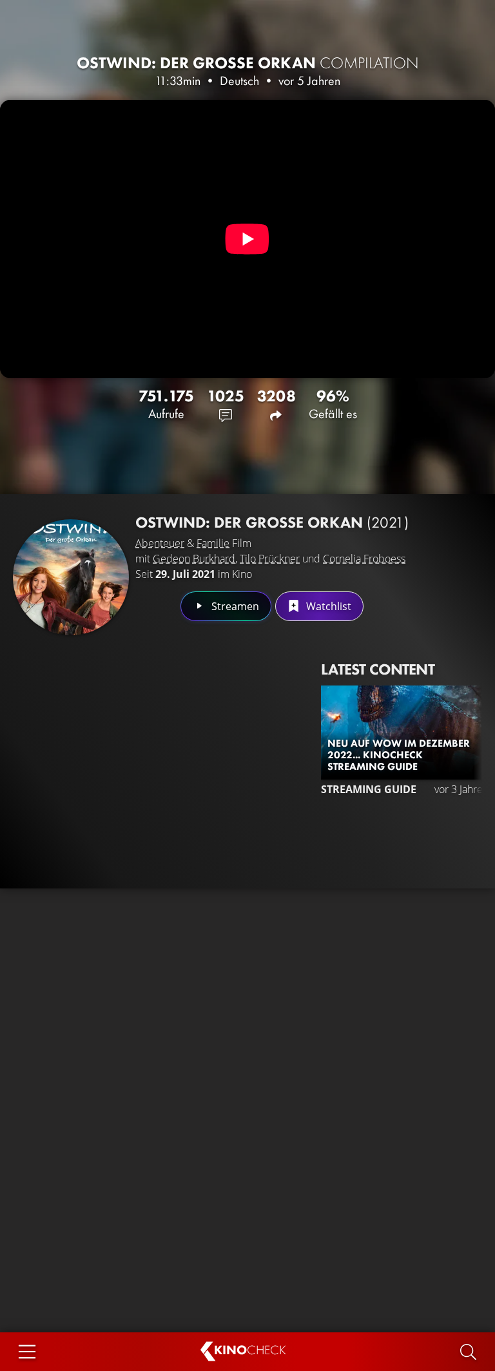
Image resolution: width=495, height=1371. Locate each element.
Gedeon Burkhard (194, 558)
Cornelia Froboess (364, 558)
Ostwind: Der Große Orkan (248, 62)
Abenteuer (159, 543)
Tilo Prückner (270, 558)
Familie (213, 543)
